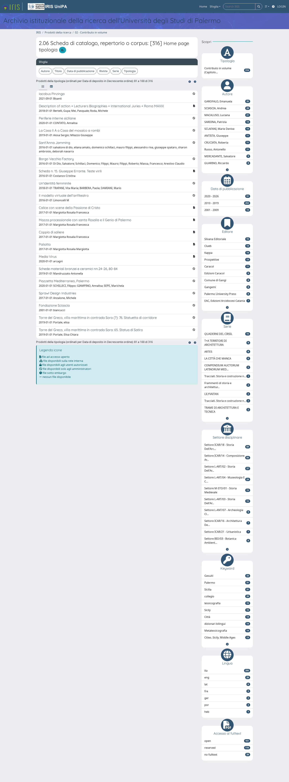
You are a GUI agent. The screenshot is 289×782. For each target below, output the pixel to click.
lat (226, 684)
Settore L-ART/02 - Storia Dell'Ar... (226, 468)
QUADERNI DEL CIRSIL (226, 334)
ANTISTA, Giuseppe (226, 135)
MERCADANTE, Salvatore (226, 156)
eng (226, 677)
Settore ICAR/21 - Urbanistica (226, 532)
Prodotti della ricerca (58, 32)
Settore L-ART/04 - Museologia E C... (226, 479)
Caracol (226, 266)
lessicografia (226, 603)
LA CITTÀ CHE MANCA (226, 358)
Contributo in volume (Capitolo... (226, 70)
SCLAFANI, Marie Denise (226, 129)
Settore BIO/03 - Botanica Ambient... (226, 540)
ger (226, 698)
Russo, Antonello (226, 149)
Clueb (226, 246)
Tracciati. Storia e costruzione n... (226, 376)
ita (226, 670)
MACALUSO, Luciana (226, 115)
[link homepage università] (47, 7)
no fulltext (226, 754)
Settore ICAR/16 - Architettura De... (226, 523)
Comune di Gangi (226, 280)
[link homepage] (12, 7)
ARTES (226, 351)
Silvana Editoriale (226, 239)
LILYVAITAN (226, 394)
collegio (226, 596)
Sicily (226, 610)
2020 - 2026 (226, 196)
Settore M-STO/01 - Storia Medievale (226, 490)
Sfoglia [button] (214, 6)
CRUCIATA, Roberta (226, 142)
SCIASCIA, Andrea (226, 108)
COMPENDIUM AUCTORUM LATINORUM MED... (226, 367)
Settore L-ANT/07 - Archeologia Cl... (226, 512)
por (226, 705)
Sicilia (226, 589)
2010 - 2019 (226, 203)
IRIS (38, 32)
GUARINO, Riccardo (226, 163)
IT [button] (266, 6)
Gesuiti (226, 576)
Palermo (226, 582)
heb (226, 712)
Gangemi (226, 287)
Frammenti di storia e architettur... (226, 385)
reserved (226, 748)
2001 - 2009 (226, 210)
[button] (227, 170)
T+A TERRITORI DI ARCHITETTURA (226, 343)
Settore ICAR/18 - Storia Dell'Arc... (226, 447)
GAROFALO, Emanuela (226, 101)
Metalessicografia (226, 630)
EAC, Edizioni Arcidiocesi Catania (226, 301)
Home (203, 6)
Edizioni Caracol (226, 273)
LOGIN (281, 6)
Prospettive (226, 259)
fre (226, 691)
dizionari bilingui (226, 624)
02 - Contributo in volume (91, 32)
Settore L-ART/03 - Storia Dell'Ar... (226, 501)
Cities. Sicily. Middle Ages (226, 637)
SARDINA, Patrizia (226, 122)
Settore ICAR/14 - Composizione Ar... (226, 458)
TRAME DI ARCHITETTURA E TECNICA (226, 409)
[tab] (43, 86)
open (226, 741)
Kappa (226, 253)
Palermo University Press (226, 294)
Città (226, 617)
